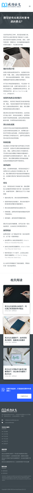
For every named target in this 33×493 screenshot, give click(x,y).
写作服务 (5, 431)
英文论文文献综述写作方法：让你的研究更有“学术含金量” (15, 462)
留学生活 (14, 310)
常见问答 (5, 436)
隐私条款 (5, 473)
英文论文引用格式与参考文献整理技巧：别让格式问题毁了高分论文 (16, 371)
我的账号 (5, 443)
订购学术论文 (24, 396)
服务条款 (5, 471)
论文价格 (5, 434)
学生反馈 (5, 438)
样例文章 (5, 441)
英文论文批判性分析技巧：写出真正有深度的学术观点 (16, 307)
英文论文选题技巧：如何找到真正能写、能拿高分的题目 (16, 338)
